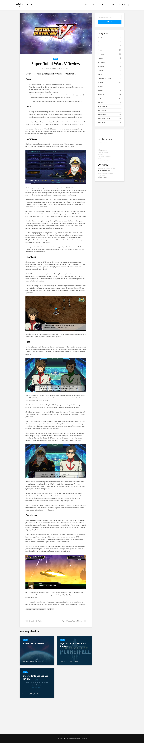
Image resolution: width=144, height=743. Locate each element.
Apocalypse (101, 54)
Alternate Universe (104, 46)
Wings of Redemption (103, 160)
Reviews (96, 5)
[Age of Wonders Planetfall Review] (74, 650)
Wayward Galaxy (101, 175)
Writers (113, 5)
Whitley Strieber (105, 139)
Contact (122, 5)
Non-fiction (101, 94)
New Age (100, 90)
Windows (50, 609)
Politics (100, 102)
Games (55, 58)
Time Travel (101, 122)
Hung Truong (45, 68)
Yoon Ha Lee (104, 170)
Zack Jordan (100, 154)
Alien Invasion (102, 38)
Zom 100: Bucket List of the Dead (106, 173)
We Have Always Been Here (104, 133)
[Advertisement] (72, 717)
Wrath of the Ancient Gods (104, 156)
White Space (102, 177)
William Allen (102, 150)
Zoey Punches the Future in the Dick (106, 168)
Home (87, 5)
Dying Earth (101, 62)
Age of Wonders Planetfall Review (73, 645)
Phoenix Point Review (33, 643)
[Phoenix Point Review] (37, 650)
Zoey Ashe (100, 144)
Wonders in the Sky (102, 142)
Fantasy (100, 70)
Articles (100, 58)
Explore (105, 5)
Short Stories (102, 110)
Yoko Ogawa (100, 146)
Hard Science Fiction (104, 78)
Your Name (100, 148)
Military (100, 82)
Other (100, 98)
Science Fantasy (103, 106)
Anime (100, 50)
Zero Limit (100, 162)
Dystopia (101, 66)
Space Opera (102, 114)
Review (28, 609)
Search (109, 22)
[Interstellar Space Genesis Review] (37, 683)
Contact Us (84, 738)
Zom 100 (100, 158)
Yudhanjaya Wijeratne (103, 152)
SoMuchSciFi (23, 4)
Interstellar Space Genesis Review (35, 677)
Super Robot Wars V (39, 609)
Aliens (100, 42)
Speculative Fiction (104, 118)
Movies (100, 86)
